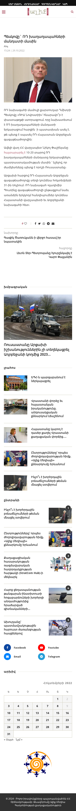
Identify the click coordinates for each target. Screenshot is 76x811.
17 (8, 720)
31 (8, 734)
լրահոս (10, 367)
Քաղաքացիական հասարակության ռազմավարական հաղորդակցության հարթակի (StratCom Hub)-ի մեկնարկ (23, 567)
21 (47, 720)
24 (8, 727)
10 (8, 713)
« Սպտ (8, 739)
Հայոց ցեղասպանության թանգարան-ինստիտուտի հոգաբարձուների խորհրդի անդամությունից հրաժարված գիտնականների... (24, 599)
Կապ (65, 4)
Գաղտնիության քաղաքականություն (38, 805)
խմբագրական (15, 287)
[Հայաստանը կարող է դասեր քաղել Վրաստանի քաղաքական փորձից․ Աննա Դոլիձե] (15, 435)
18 (18, 720)
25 (18, 727)
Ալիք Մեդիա (57, 802)
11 (18, 713)
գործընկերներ (51, 4)
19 (27, 720)
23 (67, 720)
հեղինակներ (32, 4)
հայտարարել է (15, 152)
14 (47, 713)
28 (47, 727)
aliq (6, 46)
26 (27, 727)
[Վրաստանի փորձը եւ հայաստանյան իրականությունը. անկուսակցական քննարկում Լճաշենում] (15, 406)
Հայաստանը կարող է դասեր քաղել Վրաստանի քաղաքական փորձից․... (50, 432)
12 (27, 713)
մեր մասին (15, 4)
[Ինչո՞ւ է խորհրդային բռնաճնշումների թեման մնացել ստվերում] (15, 483)
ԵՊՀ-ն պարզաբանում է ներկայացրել (48, 379)
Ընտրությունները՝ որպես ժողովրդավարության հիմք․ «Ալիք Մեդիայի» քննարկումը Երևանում (51, 458)
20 (37, 720)
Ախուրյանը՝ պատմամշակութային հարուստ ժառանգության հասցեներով (22, 627)
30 (67, 727)
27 (37, 727)
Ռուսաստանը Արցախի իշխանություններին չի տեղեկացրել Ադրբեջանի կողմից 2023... (36, 349)
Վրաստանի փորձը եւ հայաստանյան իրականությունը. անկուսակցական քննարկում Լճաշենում (47, 408)
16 (67, 713)
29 (57, 727)
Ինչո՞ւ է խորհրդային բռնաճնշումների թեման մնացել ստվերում (48, 480)
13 (37, 713)
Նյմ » (19, 739)
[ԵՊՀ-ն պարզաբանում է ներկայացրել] (15, 383)
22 (57, 720)
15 (57, 713)
